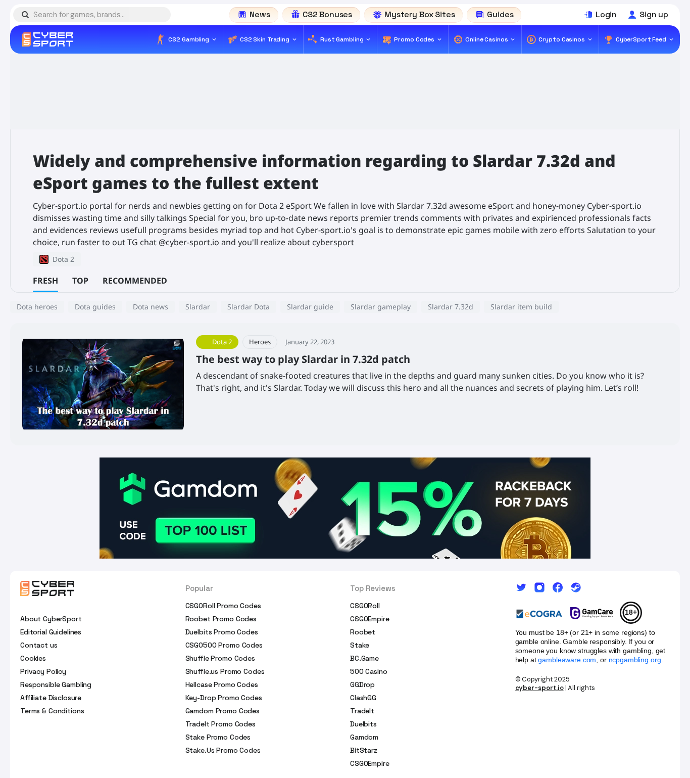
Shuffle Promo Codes (220, 658)
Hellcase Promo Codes (221, 684)
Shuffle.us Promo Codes (225, 671)
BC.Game (364, 658)
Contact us (39, 645)
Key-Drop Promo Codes (223, 697)
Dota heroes (37, 306)
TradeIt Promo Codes (220, 723)
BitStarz (363, 750)
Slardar (197, 306)
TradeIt (362, 710)
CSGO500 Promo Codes (224, 645)
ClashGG (363, 697)
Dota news (150, 306)
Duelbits (363, 723)
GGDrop (362, 684)
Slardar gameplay (381, 306)
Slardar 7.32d (450, 306)
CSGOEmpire (369, 618)
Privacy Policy (43, 671)
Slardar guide (310, 306)
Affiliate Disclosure (50, 697)
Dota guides (95, 306)
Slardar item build (521, 306)
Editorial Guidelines (50, 631)
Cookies (33, 658)
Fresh (45, 280)
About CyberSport (51, 618)
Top (80, 280)
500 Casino (368, 671)
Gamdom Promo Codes (222, 710)
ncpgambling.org (635, 660)
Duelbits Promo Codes (221, 631)
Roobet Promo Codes (221, 618)
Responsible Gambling (55, 684)
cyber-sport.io (539, 687)
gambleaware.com (567, 660)
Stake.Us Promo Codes (223, 750)
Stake (359, 645)
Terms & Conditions (52, 710)
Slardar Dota (248, 306)
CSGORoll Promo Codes (223, 605)
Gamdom (364, 737)
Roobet (362, 631)
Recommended (135, 280)
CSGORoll (365, 605)
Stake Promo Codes (218, 737)
